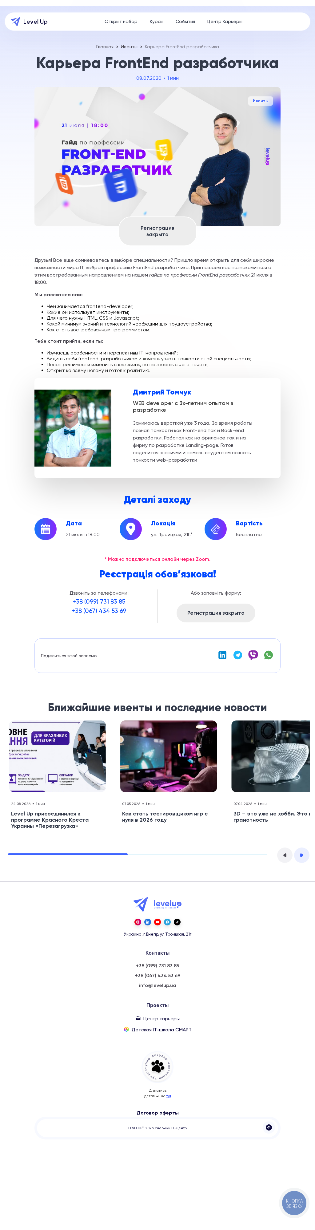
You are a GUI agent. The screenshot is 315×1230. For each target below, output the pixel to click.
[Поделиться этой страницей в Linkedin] (222, 659)
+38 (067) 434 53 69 (99, 610)
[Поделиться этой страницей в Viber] (253, 659)
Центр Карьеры (224, 21)
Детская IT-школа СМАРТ (162, 1030)
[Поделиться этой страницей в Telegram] (238, 659)
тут (168, 1096)
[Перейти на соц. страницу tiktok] (177, 922)
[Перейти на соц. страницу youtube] (157, 922)
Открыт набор (121, 21)
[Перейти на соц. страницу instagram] (137, 922)
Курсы (156, 21)
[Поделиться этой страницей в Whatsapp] (268, 659)
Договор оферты (158, 1113)
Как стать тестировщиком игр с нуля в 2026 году (165, 816)
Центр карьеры (161, 1019)
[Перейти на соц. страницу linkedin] (147, 922)
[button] (285, 855)
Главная (105, 47)
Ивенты (129, 47)
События (185, 21)
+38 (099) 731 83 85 (99, 601)
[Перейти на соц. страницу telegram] (167, 922)
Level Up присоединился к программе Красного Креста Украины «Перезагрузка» (50, 819)
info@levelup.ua (157, 985)
